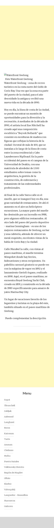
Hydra (7, 456)
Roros (7, 428)
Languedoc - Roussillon (16, 495)
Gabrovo (8, 506)
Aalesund (8, 416)
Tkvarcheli (9, 405)
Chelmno (8, 450)
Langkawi (9, 422)
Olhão (7, 478)
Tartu (7, 439)
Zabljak (7, 411)
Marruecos (9, 500)
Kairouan (9, 433)
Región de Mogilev (13, 472)
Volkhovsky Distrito (14, 467)
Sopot (7, 400)
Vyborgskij (9, 489)
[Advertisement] (27, 33)
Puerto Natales (11, 461)
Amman (8, 444)
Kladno (7, 484)
